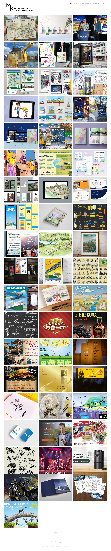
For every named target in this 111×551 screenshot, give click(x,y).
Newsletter (88, 3)
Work (70, 3)
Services (82, 3)
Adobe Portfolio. (49, 546)
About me (76, 3)
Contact (95, 3)
